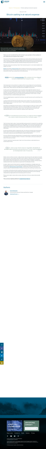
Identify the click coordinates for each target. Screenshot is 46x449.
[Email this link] (2, 363)
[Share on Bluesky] (2, 352)
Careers (28, 433)
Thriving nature (17, 7)
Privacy (33, 433)
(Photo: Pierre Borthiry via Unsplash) (8, 50)
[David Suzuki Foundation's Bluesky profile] (11, 436)
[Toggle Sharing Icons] (2, 344)
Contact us (17, 433)
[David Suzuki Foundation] (5, 2)
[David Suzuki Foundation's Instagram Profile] (18, 436)
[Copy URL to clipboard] (2, 359)
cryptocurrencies (15, 68)
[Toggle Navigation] (44, 2)
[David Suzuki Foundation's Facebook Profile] (7, 436)
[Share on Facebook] (2, 348)
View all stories (5, 201)
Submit (36, 428)
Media (22, 433)
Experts (10, 7)
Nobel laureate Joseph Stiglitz (16, 166)
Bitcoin (4, 68)
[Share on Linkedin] (2, 355)
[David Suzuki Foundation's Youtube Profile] (15, 436)
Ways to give (10, 433)
